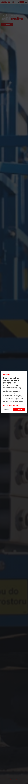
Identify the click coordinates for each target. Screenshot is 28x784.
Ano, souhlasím (19, 409)
